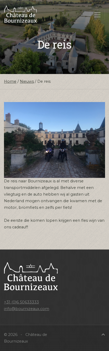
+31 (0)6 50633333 (21, 302)
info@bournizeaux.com (26, 308)
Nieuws (27, 81)
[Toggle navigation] (97, 15)
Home (10, 81)
